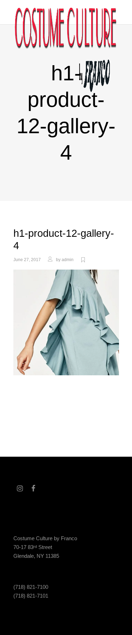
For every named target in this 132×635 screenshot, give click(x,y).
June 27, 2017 (27, 259)
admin (68, 259)
